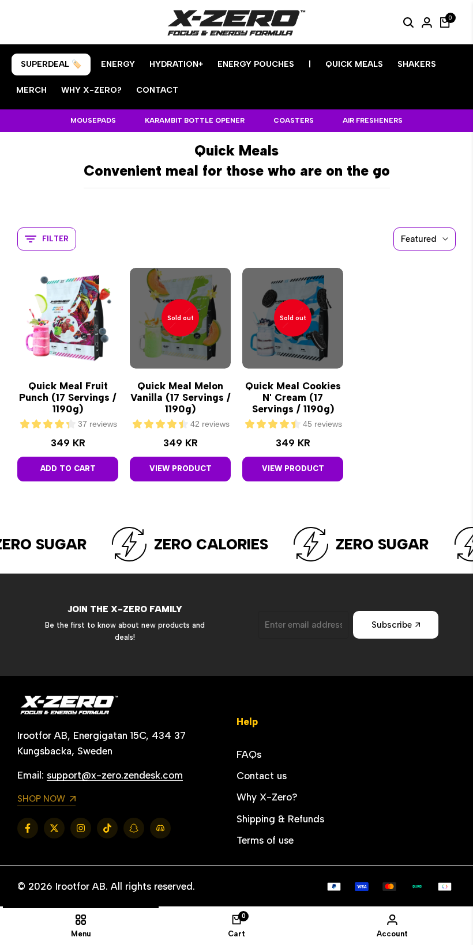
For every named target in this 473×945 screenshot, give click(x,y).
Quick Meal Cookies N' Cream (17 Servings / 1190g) (293, 397)
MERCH (31, 90)
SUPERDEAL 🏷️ (51, 64)
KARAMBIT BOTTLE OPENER (195, 120)
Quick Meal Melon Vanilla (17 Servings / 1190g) (180, 397)
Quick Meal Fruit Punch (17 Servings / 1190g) (68, 397)
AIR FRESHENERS (373, 120)
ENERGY (118, 64)
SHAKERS (416, 64)
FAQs (248, 754)
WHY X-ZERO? (91, 90)
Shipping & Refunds (280, 819)
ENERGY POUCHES (255, 64)
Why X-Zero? (267, 797)
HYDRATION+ (176, 64)
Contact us (261, 775)
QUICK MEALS (354, 64)
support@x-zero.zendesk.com (115, 775)
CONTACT (157, 90)
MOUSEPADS (93, 120)
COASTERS (293, 120)
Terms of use (265, 840)
